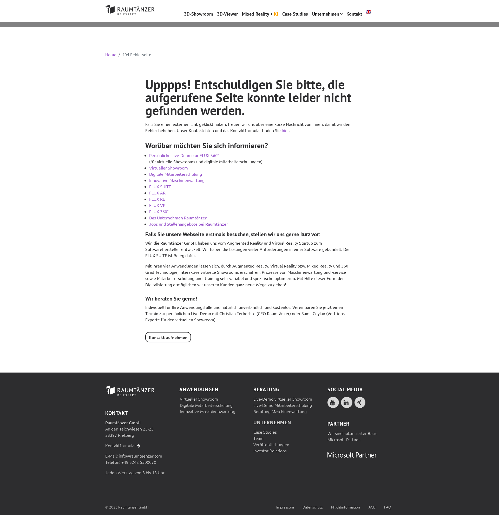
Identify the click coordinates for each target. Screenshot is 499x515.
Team (258, 438)
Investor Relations (270, 450)
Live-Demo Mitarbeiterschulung (282, 405)
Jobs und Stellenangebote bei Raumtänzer (188, 223)
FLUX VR (157, 205)
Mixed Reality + (260, 14)
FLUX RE (157, 198)
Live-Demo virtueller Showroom (282, 399)
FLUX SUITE (160, 186)
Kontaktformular (121, 445)
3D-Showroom (198, 14)
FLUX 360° (158, 211)
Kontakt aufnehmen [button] (168, 337)
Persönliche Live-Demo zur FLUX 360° (184, 155)
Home (110, 54)
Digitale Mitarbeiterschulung (175, 174)
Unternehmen (272, 422)
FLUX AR (157, 192)
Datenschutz (313, 507)
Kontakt (354, 14)
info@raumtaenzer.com (140, 456)
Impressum (285, 507)
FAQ (387, 507)
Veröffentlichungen (271, 444)
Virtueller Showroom (168, 167)
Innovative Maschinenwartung (177, 180)
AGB (372, 507)
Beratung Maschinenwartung (280, 411)
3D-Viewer (227, 14)
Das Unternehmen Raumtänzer (178, 217)
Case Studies (265, 432)
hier (285, 130)
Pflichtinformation (345, 507)
